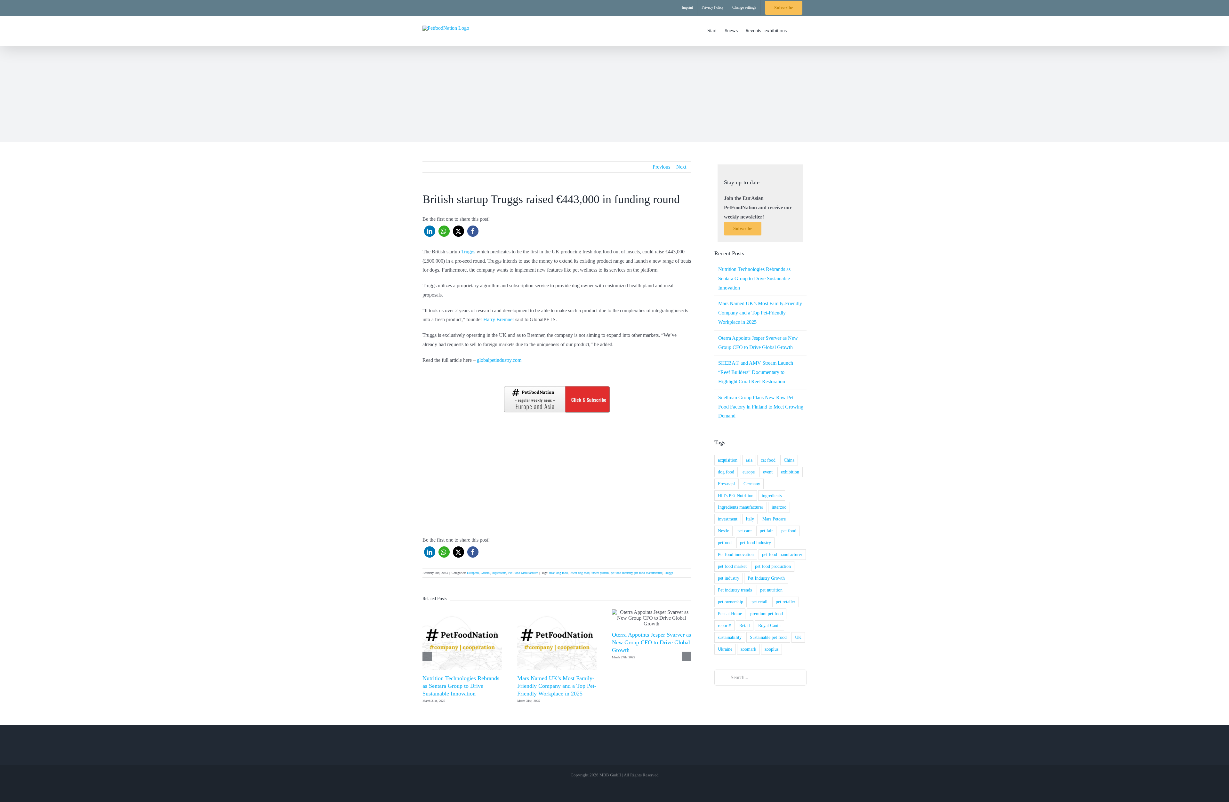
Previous (661, 167)
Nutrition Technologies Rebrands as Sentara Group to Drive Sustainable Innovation (460, 686)
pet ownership (730, 601)
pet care (744, 530)
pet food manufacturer (648, 573)
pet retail (759, 601)
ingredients (772, 495)
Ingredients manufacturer (740, 507)
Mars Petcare (774, 518)
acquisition (727, 460)
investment (727, 518)
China (789, 460)
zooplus (771, 649)
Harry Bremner (498, 319)
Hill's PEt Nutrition (735, 495)
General (485, 573)
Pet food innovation (736, 554)
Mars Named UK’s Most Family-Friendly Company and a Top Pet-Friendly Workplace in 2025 (556, 686)
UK (798, 637)
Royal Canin (769, 625)
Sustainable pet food (768, 637)
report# (724, 625)
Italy (750, 518)
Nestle (723, 530)
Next (681, 167)
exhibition (790, 471)
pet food (788, 530)
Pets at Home (730, 613)
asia (749, 460)
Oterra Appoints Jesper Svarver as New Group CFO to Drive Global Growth (651, 642)
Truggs (468, 251)
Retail (744, 625)
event (768, 471)
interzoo (779, 507)
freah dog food (558, 573)
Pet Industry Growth (766, 578)
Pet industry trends (735, 589)
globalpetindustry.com (499, 360)
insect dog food (580, 573)
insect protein (600, 573)
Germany (751, 483)
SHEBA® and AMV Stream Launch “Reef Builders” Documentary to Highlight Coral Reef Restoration (755, 372)
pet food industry (621, 573)
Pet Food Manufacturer (523, 573)
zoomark (748, 649)
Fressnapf (726, 483)
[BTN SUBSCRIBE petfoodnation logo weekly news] (556, 387)
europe (749, 471)
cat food (768, 460)
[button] (797, 31)
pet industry (728, 578)
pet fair (766, 530)
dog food (726, 471)
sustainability (730, 637)
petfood (725, 542)
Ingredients (499, 573)
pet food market (732, 566)
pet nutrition (771, 589)
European (473, 573)
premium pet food (766, 613)
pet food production (773, 566)
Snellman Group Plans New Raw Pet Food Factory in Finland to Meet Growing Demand (760, 407)
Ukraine (725, 649)
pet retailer (785, 601)
